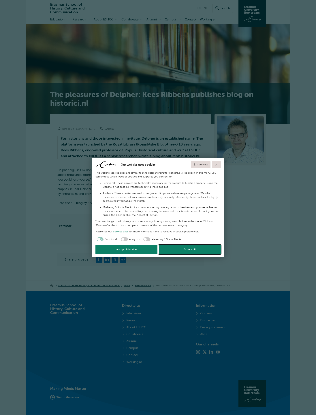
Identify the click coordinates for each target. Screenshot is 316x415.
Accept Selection (126, 249)
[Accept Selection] (216, 164)
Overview (202, 164)
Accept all (190, 249)
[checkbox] (106, 239)
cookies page (121, 231)
